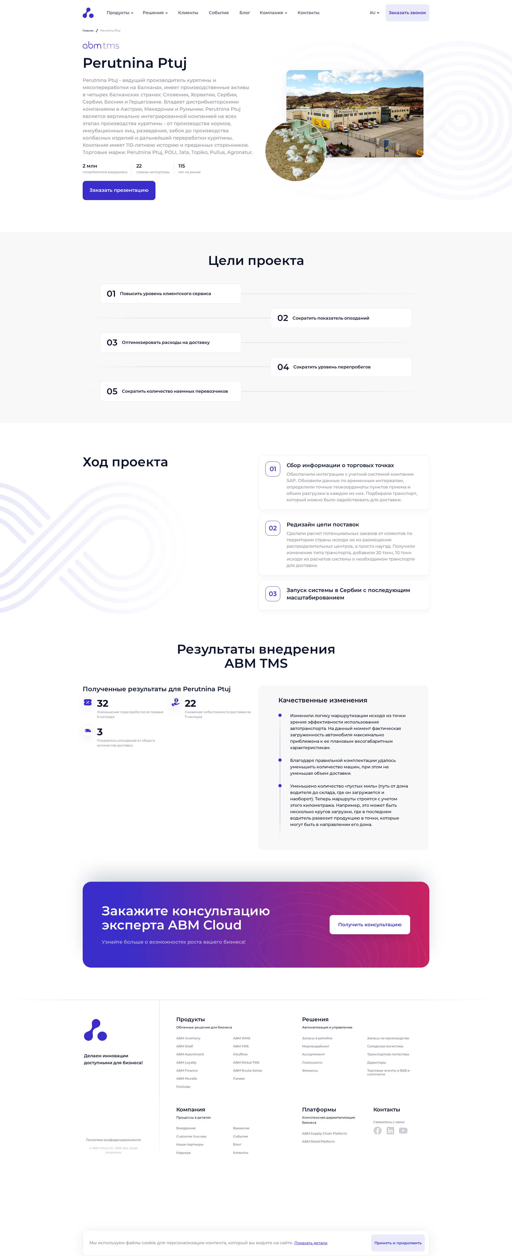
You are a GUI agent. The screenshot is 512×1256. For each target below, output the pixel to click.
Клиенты (188, 12)
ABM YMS (241, 1046)
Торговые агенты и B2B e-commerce (389, 1072)
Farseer (239, 1078)
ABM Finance (187, 1070)
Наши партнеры (189, 1144)
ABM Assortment (190, 1054)
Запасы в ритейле (317, 1038)
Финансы (310, 1070)
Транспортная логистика (388, 1054)
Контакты (308, 12)
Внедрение (186, 1128)
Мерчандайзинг (315, 1046)
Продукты (118, 12)
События (219, 12)
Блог (244, 12)
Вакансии (241, 1128)
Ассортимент (313, 1054)
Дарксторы (376, 1062)
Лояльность (312, 1062)
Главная (88, 30)
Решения (153, 12)
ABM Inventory (188, 1038)
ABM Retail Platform (318, 1141)
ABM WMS (241, 1038)
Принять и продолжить (398, 1243)
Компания (271, 12)
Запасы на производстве (388, 1038)
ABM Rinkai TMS (246, 1062)
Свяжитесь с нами (388, 1122)
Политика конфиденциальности (113, 1140)
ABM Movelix (186, 1078)
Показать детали (310, 1243)
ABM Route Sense (247, 1070)
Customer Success (191, 1136)
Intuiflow (240, 1054)
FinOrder (183, 1087)
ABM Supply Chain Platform (324, 1133)
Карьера (183, 1153)
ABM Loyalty (186, 1062)
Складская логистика (385, 1046)
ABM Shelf (184, 1046)
